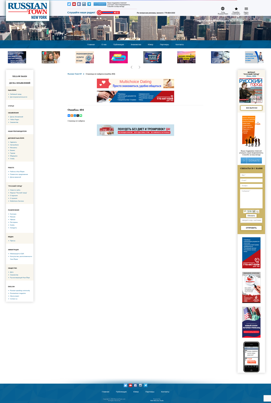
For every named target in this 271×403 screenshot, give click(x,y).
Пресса (12, 241)
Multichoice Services (17, 201)
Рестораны (14, 222)
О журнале (14, 195)
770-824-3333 (169, 13)
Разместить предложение (19, 174)
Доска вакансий (15, 177)
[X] (78, 115)
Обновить (251, 216)
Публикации (118, 44)
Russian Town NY (75, 74)
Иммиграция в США (17, 253)
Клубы (12, 225)
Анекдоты (13, 228)
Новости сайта (15, 190)
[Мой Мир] (75, 115)
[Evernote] (81, 115)
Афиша (12, 219)
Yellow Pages (19, 76)
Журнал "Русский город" (18, 193)
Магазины (13, 147)
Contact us (13, 299)
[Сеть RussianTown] (222, 8)
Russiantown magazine (18, 293)
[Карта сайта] (244, 8)
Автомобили (14, 145)
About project (14, 296)
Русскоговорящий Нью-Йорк (20, 277)
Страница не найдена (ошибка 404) (100, 74)
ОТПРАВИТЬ (251, 228)
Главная (91, 44)
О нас (104, 44)
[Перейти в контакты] (235, 8)
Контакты (180, 44)
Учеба (12, 158)
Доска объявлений (19, 83)
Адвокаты (13, 142)
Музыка (12, 217)
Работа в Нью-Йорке (17, 171)
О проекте (13, 198)
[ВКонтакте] (69, 115)
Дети (11, 272)
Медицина (13, 156)
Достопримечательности (18, 97)
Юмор (150, 44)
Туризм (12, 153)
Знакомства (136, 44)
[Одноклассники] (72, 115)
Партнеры (164, 44)
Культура (13, 214)
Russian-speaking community (20, 290)
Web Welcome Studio (157, 400)
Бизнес (12, 150)
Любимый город (15, 94)
